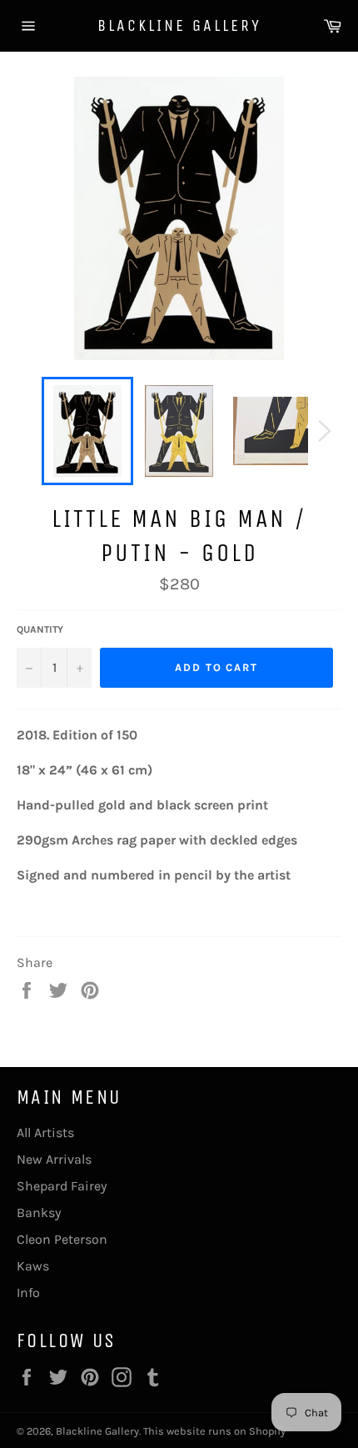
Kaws (33, 1266)
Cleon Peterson (62, 1239)
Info (28, 1292)
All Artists (45, 1132)
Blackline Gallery (179, 25)
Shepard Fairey (62, 1186)
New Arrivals (54, 1159)
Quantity (40, 629)
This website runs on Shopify (214, 1431)
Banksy (39, 1212)
